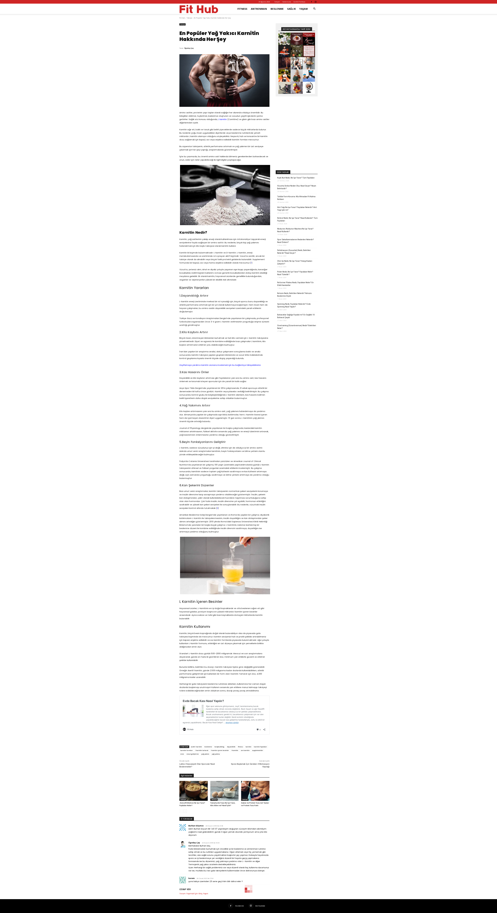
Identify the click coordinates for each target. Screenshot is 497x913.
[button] (314, 9)
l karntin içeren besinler (220, 750)
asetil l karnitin (196, 747)
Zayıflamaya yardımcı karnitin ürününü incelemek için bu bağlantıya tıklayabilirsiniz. (220, 365)
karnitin (248, 747)
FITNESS (242, 8)
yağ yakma (216, 754)
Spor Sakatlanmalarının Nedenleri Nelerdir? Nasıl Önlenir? (295, 240)
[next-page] (185, 811)
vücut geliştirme (193, 754)
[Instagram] (316, 2)
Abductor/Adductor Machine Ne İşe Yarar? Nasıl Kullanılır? (295, 230)
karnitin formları (186, 750)
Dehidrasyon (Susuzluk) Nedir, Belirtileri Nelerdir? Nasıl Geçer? (294, 251)
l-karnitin (235, 750)
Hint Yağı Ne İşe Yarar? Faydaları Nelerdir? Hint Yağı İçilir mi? (297, 208)
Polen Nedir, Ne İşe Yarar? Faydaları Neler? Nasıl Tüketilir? (295, 273)
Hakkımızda (286, 2)
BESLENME (277, 8)
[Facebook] (311, 2)
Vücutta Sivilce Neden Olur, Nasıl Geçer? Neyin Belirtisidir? (296, 187)
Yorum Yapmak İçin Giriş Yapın (193, 893)
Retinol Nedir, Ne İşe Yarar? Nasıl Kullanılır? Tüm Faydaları (297, 219)
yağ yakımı (205, 754)
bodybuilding (219, 747)
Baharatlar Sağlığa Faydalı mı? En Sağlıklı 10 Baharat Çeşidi (296, 316)
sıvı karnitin (245, 750)
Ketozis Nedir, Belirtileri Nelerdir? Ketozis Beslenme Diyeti (294, 294)
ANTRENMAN (259, 8)
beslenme (208, 747)
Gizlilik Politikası (299, 2)
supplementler (257, 750)
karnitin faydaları (260, 747)
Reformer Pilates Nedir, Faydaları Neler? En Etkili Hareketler (295, 283)
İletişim (277, 2)
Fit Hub (182, 18)
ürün (182, 754)
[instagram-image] (284, 39)
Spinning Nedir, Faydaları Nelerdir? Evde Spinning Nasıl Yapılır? (294, 305)
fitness (240, 747)
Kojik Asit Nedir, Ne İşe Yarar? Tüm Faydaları (296, 178)
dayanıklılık (231, 747)
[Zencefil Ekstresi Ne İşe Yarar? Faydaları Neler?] (193, 791)
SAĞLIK (291, 8)
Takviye (189, 18)
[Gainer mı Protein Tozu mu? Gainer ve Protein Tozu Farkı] (255, 791)
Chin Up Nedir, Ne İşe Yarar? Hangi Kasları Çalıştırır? (294, 262)
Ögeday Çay (189, 48)
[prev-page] (181, 811)
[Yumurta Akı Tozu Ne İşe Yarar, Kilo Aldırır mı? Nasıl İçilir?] (224, 791)
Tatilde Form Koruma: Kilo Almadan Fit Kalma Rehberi (296, 197)
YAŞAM (303, 8)
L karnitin (222, 119)
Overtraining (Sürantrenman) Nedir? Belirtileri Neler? (296, 326)
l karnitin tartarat (201, 750)
